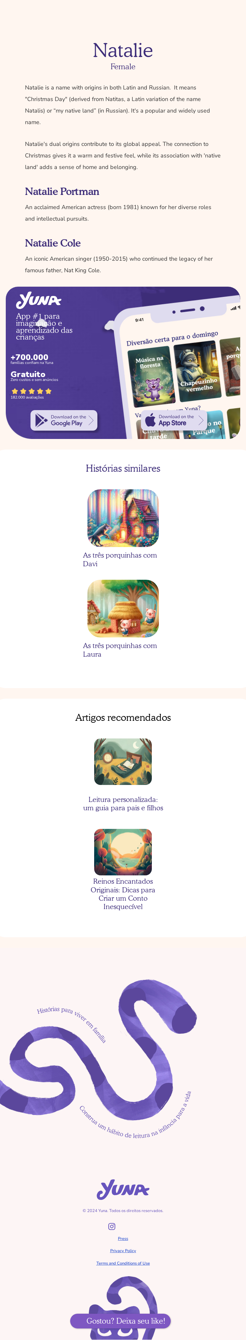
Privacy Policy (123, 1251)
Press (123, 1239)
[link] (64, 420)
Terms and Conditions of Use (123, 1263)
